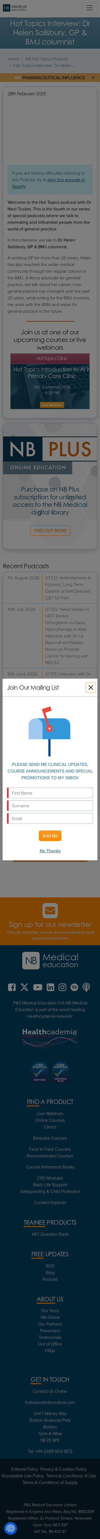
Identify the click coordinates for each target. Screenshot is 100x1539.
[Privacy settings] (10, 1528)
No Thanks (50, 851)
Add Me (50, 836)
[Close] (90, 687)
